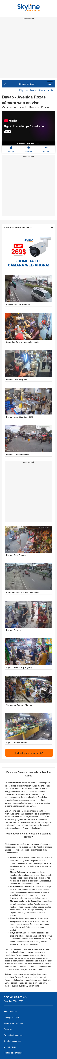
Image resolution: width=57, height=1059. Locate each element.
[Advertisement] (28, 49)
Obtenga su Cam (11, 1017)
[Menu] (50, 83)
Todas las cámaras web (28, 753)
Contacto (8, 1029)
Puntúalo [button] (28, 151)
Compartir (46, 151)
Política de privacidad (13, 1052)
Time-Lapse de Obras (13, 1023)
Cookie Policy (10, 1046)
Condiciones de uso (12, 1040)
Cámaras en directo (27, 83)
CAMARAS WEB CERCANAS (18, 227)
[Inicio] (5, 83)
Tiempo (11, 151)
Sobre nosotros (10, 1011)
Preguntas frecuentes (13, 1035)
